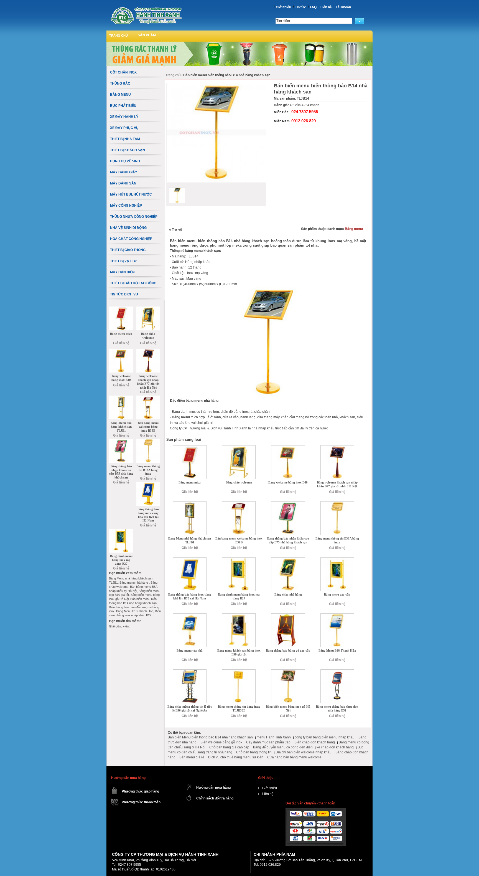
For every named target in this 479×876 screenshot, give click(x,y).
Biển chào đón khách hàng (314, 742)
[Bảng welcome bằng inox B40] (288, 447)
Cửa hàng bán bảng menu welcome (294, 757)
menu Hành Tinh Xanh (274, 737)
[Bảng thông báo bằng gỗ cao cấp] (288, 615)
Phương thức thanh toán (141, 802)
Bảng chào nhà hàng (288, 594)
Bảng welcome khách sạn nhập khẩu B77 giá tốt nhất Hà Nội (337, 484)
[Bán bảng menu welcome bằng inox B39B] (239, 503)
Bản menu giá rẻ (191, 757)
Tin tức (300, 7)
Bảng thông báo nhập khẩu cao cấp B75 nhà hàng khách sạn (288, 540)
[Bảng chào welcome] (239, 447)
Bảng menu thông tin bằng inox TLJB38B (239, 708)
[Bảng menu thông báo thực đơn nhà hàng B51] (337, 671)
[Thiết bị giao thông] (239, 43)
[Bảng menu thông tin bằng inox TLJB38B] (239, 671)
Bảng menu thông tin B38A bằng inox (337, 540)
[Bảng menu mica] (190, 447)
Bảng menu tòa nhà (190, 650)
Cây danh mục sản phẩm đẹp (268, 742)
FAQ (313, 7)
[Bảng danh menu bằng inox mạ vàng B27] (239, 559)
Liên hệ (326, 7)
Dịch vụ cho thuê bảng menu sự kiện (235, 757)
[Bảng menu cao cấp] (337, 559)
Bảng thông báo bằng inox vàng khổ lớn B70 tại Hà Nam (189, 596)
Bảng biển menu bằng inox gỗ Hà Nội (288, 708)
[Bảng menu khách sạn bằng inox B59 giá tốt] (239, 615)
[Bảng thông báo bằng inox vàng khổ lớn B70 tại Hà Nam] (190, 559)
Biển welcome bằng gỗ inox (221, 742)
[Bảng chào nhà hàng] (288, 559)
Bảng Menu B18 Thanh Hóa (337, 650)
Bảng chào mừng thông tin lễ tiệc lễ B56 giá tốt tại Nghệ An (189, 708)
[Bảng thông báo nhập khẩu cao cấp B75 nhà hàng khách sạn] (288, 503)
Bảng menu (354, 229)
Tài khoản (343, 7)
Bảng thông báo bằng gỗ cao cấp (288, 650)
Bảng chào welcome (239, 482)
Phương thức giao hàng (140, 791)
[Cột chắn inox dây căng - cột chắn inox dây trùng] (146, 15)
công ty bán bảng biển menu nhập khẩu (325, 737)
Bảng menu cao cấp (337, 594)
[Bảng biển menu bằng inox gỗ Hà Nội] (288, 671)
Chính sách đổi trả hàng (214, 798)
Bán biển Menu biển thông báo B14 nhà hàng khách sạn (210, 737)
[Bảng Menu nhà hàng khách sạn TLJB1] (190, 503)
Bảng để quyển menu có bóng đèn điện (283, 747)
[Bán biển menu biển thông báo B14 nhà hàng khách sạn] (177, 195)
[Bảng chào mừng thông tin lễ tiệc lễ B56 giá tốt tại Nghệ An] (190, 671)
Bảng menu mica (190, 482)
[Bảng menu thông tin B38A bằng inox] (337, 503)
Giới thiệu (283, 7)
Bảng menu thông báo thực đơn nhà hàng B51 (337, 708)
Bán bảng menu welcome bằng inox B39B (239, 540)
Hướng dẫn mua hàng (213, 787)
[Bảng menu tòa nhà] (190, 615)
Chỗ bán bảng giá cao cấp (229, 747)
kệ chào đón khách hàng (335, 747)
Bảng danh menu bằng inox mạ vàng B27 (239, 596)
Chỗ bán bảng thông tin (254, 752)
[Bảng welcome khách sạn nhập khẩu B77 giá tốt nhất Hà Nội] (337, 447)
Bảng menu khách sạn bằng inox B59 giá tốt (239, 652)
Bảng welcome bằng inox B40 (288, 482)
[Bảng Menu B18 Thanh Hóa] (337, 615)
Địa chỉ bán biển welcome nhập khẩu (304, 752)
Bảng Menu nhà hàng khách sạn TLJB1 (189, 540)
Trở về (175, 230)
